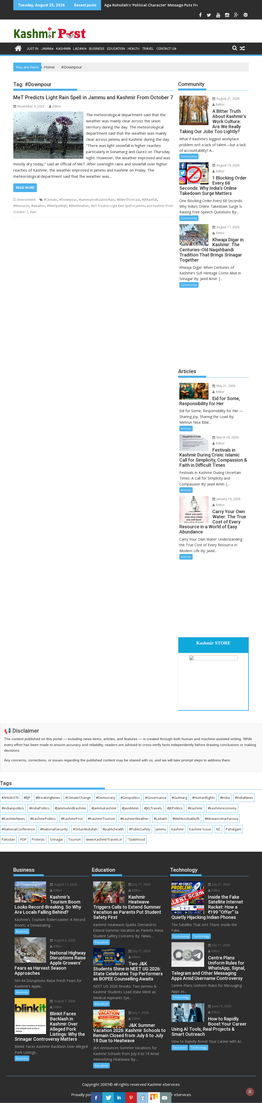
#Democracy (105, 797)
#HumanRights (203, 797)
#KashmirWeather (134, 818)
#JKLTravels (153, 808)
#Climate (50, 199)
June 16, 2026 (221, 1006)
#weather (38, 206)
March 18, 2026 (227, 437)
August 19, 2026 (227, 165)
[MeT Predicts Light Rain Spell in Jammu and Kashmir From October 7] (48, 114)
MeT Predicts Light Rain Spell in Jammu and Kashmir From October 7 (93, 97)
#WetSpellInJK (57, 206)
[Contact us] (165, 1097)
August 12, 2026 (65, 884)
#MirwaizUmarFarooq (221, 818)
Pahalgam (233, 829)
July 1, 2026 (140, 1012)
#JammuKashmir (104, 808)
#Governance (156, 797)
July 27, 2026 (220, 884)
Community (189, 156)
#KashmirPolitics (43, 818)
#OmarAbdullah (85, 829)
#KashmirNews (13, 818)
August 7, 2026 (64, 1001)
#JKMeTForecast (128, 199)
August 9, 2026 (64, 940)
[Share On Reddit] (142, 1097)
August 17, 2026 (227, 227)
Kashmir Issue (200, 829)
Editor (56, 106)
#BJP (27, 797)
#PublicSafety (139, 829)
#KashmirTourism (101, 818)
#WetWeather (79, 206)
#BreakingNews (48, 797)
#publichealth (113, 829)
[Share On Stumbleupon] (154, 1097)
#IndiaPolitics (39, 808)
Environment (26, 199)
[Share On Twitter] (108, 1097)
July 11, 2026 (220, 945)
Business (96, 49)
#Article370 (10, 797)
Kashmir (63, 49)
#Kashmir (195, 808)
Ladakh (79, 49)
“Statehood (136, 839)
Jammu (47, 49)
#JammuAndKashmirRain (97, 199)
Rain (33, 212)
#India (225, 797)
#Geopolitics (130, 797)
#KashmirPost (72, 818)
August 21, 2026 (227, 98)
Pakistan (8, 839)
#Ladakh (160, 818)
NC (218, 829)
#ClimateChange (78, 797)
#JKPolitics (175, 808)
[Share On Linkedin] (119, 1097)
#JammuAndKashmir (70, 808)
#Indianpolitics (13, 808)
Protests (38, 839)
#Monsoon (21, 206)
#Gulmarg (179, 797)
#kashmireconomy (222, 808)
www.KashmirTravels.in (104, 839)
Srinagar (56, 839)
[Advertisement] (213, 327)
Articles (186, 428)
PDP (23, 839)
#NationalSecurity (54, 829)
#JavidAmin (130, 808)
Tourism (74, 839)
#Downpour (68, 199)
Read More (25, 188)
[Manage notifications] (250, 1092)
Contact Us (166, 49)
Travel (148, 49)
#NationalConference (18, 829)
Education (116, 49)
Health (133, 49)
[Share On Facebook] (96, 1097)
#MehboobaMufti (186, 818)
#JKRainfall (149, 199)
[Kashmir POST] (18, 47)
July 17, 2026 (141, 884)
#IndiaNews (244, 797)
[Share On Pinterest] (131, 1097)
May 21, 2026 (225, 386)
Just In (32, 49)
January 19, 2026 (228, 499)
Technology (201, 936)
